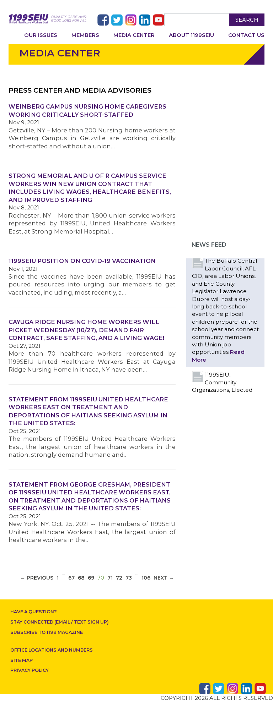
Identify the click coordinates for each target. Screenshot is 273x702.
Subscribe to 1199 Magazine (46, 632)
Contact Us (246, 35)
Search (246, 19)
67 (71, 578)
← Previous (36, 578)
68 (81, 578)
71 (110, 578)
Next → (164, 578)
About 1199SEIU (191, 35)
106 (145, 578)
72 (119, 578)
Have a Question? (33, 611)
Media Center (134, 35)
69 (91, 578)
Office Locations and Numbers (51, 650)
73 (128, 578)
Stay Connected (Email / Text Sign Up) (59, 622)
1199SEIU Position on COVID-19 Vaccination (82, 260)
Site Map (21, 660)
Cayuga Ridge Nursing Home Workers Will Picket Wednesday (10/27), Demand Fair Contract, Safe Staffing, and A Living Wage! (86, 329)
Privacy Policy (29, 670)
